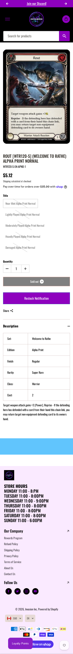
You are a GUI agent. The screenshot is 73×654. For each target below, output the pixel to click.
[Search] (64, 36)
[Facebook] (8, 591)
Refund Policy (11, 544)
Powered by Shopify (48, 609)
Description (10, 326)
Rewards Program (13, 538)
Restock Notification (36, 298)
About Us (8, 568)
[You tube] (35, 591)
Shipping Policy (11, 550)
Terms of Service (12, 562)
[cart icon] (66, 19)
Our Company (13, 531)
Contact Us (9, 574)
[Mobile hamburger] (7, 19)
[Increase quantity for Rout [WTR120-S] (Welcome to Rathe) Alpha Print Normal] (25, 269)
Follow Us (10, 582)
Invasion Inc (31, 609)
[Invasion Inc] (36, 19)
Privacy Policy (11, 556)
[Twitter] (17, 591)
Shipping (7, 181)
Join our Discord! (36, 3)
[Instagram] (26, 591)
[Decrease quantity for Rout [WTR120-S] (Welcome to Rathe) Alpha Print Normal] (7, 269)
